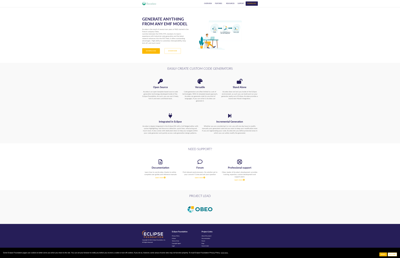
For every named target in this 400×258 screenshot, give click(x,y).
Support (241, 3)
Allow (392, 254)
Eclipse (174, 238)
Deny (383, 254)
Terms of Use (175, 241)
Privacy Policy (175, 236)
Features (218, 3)
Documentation (206, 238)
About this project (206, 236)
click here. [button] (224, 253)
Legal (173, 246)
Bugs (203, 243)
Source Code (205, 246)
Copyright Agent (176, 243)
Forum (203, 241)
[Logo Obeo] (200, 209)
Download (251, 3)
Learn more (159, 177)
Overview (208, 3)
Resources (230, 3)
